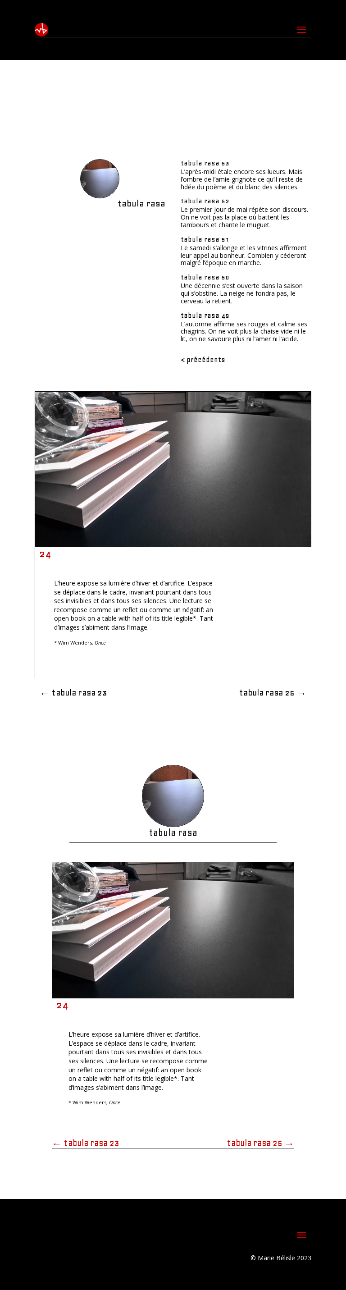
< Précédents (203, 360)
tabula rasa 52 (205, 201)
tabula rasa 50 (205, 277)
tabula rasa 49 (205, 315)
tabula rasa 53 (205, 163)
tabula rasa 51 (205, 239)
